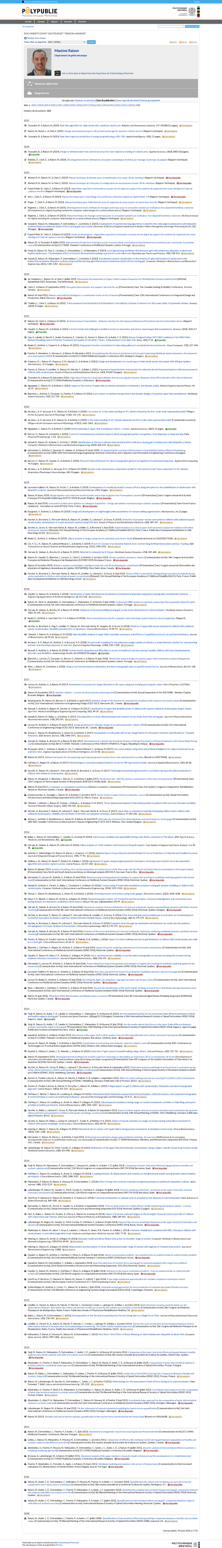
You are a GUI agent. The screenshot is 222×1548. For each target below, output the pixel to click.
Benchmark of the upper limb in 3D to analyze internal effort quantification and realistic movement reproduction (125, 1035)
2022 (53, 105)
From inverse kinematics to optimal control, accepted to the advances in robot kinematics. (138, 1198)
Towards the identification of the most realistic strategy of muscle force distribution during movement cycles (144, 988)
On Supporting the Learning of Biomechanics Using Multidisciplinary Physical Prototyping (142, 450)
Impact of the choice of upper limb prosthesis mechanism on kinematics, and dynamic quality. (115, 385)
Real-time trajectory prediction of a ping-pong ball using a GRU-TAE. (92, 136)
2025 (33, 105)
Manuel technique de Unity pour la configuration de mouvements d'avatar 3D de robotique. (112, 183)
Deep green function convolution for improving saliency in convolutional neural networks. (123, 345)
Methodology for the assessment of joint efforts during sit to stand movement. (151, 1381)
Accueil (28, 22)
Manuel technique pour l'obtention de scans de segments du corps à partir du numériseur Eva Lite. (111, 202)
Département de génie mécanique (71, 55)
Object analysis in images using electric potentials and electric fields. (100, 538)
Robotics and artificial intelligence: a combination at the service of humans (83, 295)
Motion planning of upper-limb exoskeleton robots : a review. (100, 429)
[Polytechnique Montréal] (184, 1544)
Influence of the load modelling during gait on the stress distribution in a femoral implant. (122, 610)
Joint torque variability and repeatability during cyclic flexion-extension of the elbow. (133, 837)
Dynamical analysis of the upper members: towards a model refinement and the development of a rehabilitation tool (136, 1456)
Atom (174, 42)
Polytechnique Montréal (68, 1542)
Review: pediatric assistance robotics (126, 557)
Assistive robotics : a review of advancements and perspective (84, 692)
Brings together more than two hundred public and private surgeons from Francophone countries (96, 495)
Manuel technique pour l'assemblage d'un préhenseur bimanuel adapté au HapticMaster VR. (106, 196)
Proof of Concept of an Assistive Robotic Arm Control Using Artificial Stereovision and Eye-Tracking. (140, 543)
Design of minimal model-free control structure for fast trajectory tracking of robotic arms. (104, 151)
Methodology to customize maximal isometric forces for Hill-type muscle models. (108, 762)
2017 (85, 105)
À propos (41, 22)
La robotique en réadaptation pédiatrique (68, 787)
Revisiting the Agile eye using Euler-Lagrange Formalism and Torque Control (118, 979)
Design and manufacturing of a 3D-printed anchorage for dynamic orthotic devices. (103, 131)
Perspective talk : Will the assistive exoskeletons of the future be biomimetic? (136, 779)
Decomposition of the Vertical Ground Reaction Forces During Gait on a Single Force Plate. (116, 1315)
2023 (46, 105)
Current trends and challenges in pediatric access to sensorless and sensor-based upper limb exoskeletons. (120, 329)
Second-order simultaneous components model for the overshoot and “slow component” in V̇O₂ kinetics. (138, 469)
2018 (79, 105)
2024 (40, 105)
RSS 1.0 (184, 42)
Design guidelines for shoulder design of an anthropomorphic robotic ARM (109, 725)
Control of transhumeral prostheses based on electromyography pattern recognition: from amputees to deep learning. (126, 434)
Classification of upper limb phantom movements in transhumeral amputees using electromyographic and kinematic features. (128, 594)
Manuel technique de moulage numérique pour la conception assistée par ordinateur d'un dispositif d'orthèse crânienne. (124, 215)
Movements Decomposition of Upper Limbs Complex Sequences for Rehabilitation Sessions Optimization (127, 279)
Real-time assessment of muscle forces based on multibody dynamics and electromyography (138, 971)
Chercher (82, 22)
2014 (105, 105)
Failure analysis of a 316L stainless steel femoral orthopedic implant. (112, 845)
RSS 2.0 (194, 42)
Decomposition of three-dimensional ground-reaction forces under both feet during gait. (120, 716)
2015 (98, 105)
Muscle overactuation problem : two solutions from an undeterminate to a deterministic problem (150, 1255)
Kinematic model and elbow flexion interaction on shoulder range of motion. (114, 1238)
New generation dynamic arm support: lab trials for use (92, 287)
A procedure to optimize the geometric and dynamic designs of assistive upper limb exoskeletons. (140, 393)
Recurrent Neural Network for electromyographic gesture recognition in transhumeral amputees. (127, 461)
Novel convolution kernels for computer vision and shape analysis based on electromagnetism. (131, 618)
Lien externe (187, 125)
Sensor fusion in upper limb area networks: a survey (121, 795)
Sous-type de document (128, 100)
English (197, 2)
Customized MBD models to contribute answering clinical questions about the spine (155, 602)
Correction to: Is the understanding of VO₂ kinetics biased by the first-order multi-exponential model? (136, 411)
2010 (131, 105)
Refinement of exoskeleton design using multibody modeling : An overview (120, 1137)
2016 (92, 105)
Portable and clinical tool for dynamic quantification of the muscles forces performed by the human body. (94, 1416)
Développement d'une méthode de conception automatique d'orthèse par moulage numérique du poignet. (117, 159)
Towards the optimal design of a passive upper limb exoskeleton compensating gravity (149, 658)
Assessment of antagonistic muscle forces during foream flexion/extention (124, 1431)
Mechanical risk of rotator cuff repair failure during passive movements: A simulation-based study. (126, 1129)
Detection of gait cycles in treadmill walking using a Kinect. (119, 1051)
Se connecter (28, 26)
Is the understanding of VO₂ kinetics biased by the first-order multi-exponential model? (129, 420)
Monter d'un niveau (36, 38)
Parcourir (68, 22)
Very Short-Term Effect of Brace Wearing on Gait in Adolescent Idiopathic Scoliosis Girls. (142, 1334)
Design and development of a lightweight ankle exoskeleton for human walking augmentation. (116, 511)
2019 (72, 105)
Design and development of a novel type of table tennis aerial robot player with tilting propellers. (144, 361)
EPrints (59, 1545)
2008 (137, 105)
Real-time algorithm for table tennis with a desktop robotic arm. (90, 125)
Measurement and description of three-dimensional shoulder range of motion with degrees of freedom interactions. (125, 1246)
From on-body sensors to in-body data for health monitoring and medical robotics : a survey (148, 1206)
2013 (111, 105)
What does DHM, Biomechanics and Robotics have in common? (78, 996)
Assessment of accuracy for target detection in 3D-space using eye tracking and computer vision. (116, 684)
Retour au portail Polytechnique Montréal (39, 2)
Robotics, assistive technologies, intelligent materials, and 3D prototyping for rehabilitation (96, 565)
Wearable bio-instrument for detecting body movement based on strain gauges (135, 819)
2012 (118, 105)
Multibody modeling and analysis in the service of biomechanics (128, 1464)
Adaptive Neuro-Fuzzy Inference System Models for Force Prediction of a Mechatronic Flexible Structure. (147, 853)
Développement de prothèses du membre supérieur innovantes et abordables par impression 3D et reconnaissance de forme (115, 1056)
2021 (59, 105)
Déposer (54, 22)
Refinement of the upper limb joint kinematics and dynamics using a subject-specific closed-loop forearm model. (144, 1148)
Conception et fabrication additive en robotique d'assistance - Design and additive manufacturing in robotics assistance (104, 503)
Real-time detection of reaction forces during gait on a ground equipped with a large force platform (140, 1263)
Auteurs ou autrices (84, 100)
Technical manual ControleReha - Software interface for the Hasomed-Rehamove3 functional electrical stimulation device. (124, 321)
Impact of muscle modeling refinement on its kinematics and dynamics (129, 947)
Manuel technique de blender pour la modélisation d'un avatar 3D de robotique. (107, 177)
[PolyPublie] (39, 18)
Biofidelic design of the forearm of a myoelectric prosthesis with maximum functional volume (135, 700)
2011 (124, 105)
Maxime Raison (67, 50)
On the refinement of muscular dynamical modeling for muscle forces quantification (117, 1408)
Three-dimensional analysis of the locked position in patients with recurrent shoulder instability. (150, 803)
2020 (66, 105)
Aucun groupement (150, 100)
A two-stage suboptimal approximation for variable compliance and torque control (146, 1279)
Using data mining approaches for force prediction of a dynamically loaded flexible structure (144, 1287)
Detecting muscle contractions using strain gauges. (118, 893)
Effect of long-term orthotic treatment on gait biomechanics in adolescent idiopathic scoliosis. (144, 1181)
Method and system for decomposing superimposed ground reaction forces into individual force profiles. (94, 757)
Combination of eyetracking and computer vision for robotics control (115, 1043)
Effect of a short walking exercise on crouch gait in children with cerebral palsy (157, 1078)
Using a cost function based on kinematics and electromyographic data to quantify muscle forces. (112, 666)
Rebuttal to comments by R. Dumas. (97, 552)
